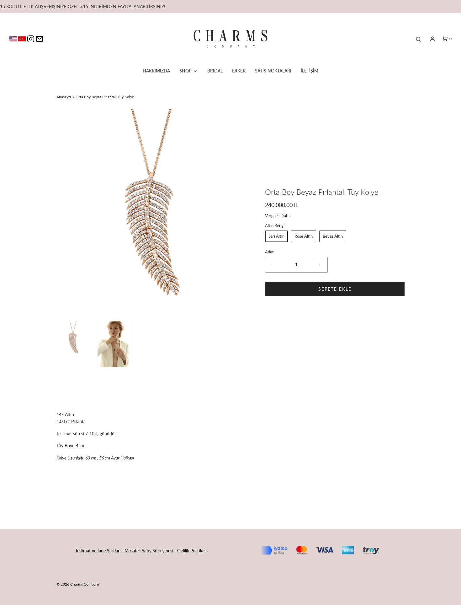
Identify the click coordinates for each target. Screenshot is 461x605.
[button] (73, 338)
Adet (269, 252)
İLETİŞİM (309, 70)
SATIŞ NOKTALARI (273, 70)
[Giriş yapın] (432, 39)
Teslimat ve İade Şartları (98, 550)
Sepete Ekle (335, 289)
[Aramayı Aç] (418, 38)
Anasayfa (64, 96)
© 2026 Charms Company (78, 584)
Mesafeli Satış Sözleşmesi (149, 550)
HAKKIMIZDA (156, 70)
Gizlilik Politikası (192, 550)
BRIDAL (215, 70)
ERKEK (239, 70)
